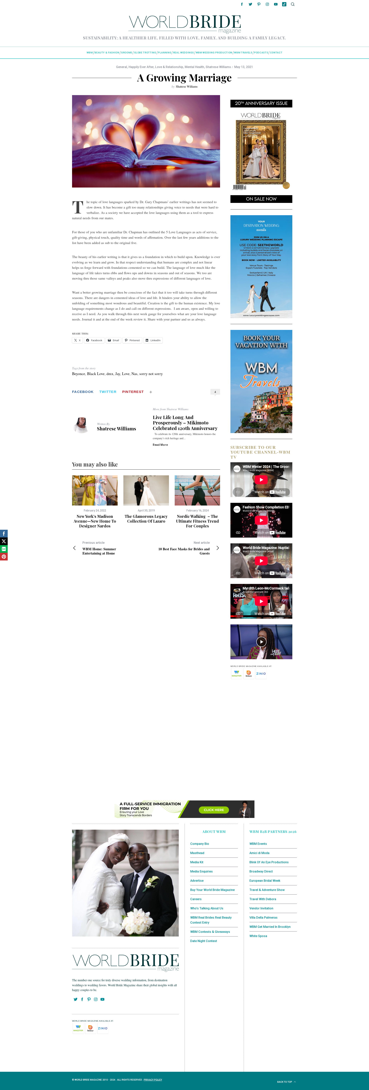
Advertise (197, 880)
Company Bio (199, 844)
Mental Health (194, 67)
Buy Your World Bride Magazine (212, 890)
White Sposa (258, 936)
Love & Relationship (169, 67)
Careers (196, 899)
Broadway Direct (261, 871)
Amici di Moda (259, 853)
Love (126, 373)
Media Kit (196, 862)
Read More (160, 444)
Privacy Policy (153, 1079)
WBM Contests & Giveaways (210, 932)
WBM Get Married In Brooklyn (270, 927)
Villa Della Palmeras (263, 917)
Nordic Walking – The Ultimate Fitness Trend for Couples (197, 521)
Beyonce (78, 373)
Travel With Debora (262, 899)
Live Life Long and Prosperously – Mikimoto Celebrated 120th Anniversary (185, 422)
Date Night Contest (203, 941)
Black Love (96, 373)
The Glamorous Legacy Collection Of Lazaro (146, 519)
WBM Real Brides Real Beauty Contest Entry (211, 920)
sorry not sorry (151, 373)
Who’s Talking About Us (206, 908)
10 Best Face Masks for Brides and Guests (184, 548)
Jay (117, 373)
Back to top (285, 1082)
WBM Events (258, 844)
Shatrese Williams (218, 67)
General (121, 67)
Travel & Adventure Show (267, 890)
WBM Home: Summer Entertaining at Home (99, 548)
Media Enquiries (201, 871)
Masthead (197, 853)
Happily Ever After (141, 67)
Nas (134, 373)
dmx (109, 373)
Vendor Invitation (261, 908)
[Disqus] (146, 621)
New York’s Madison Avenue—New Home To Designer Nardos (95, 521)
